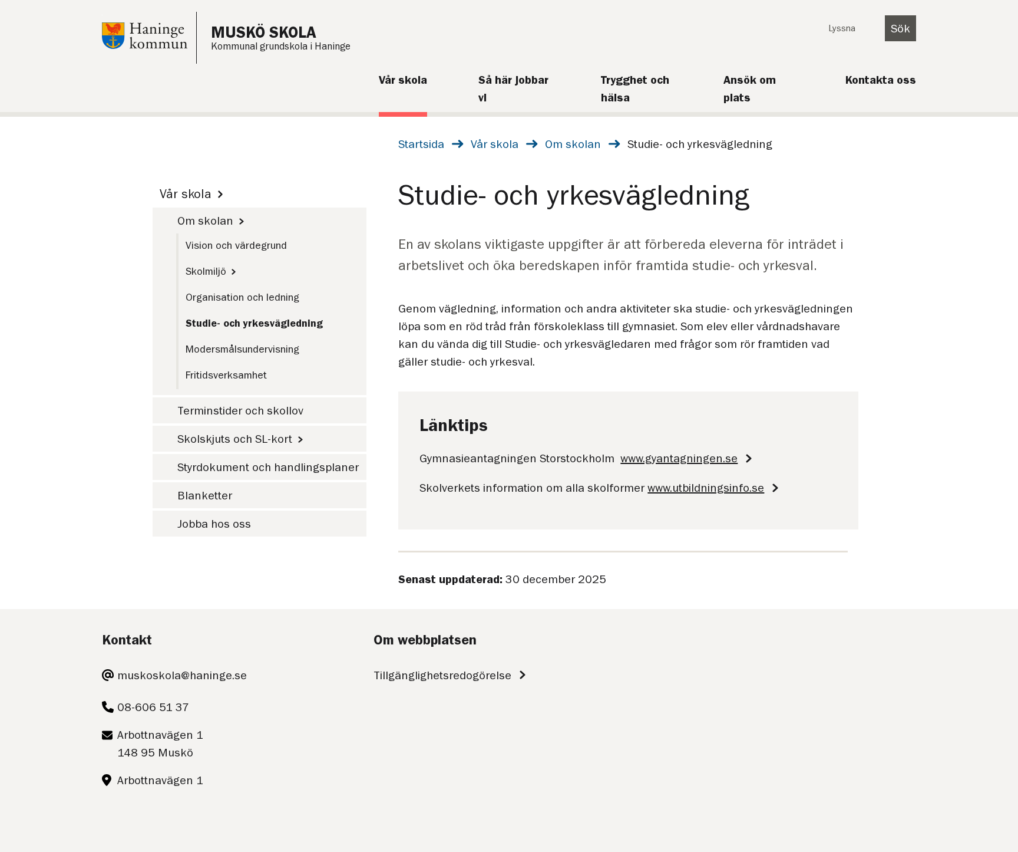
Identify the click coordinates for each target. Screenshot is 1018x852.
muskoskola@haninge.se (182, 675)
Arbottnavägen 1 (160, 780)
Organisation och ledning (242, 297)
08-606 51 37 (153, 707)
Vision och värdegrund (236, 245)
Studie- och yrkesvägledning (254, 323)
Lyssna (841, 28)
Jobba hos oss (214, 523)
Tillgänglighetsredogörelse (442, 675)
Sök (900, 28)
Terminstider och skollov (240, 410)
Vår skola (494, 144)
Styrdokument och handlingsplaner (268, 467)
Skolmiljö (206, 271)
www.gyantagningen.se (679, 458)
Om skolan (573, 144)
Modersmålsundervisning (242, 349)
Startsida (421, 144)
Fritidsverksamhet (226, 375)
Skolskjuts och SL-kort (234, 439)
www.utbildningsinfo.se (705, 488)
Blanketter (204, 495)
